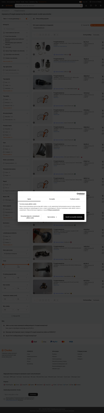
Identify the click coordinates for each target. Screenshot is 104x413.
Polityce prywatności (54, 210)
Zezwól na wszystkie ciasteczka (73, 217)
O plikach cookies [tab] (75, 199)
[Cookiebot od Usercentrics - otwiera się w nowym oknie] (78, 194)
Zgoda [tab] (29, 199)
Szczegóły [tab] (52, 199)
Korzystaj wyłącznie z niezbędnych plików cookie (30, 216)
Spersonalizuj (51, 217)
